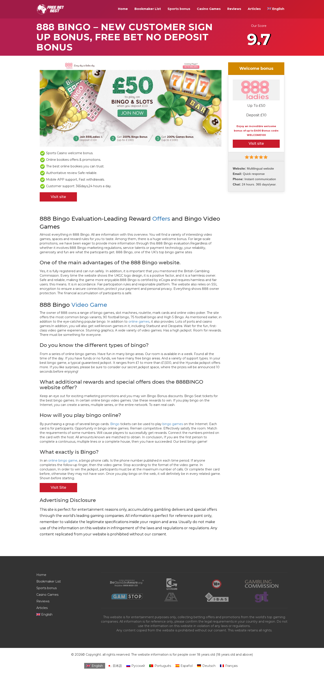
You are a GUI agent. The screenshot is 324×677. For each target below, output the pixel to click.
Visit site (58, 197)
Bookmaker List (147, 9)
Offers (161, 218)
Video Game (89, 304)
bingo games (172, 424)
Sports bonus (179, 9)
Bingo (114, 424)
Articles (254, 9)
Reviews (234, 9)
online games (138, 322)
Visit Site (58, 487)
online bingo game (62, 460)
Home (123, 9)
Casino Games (209, 9)
